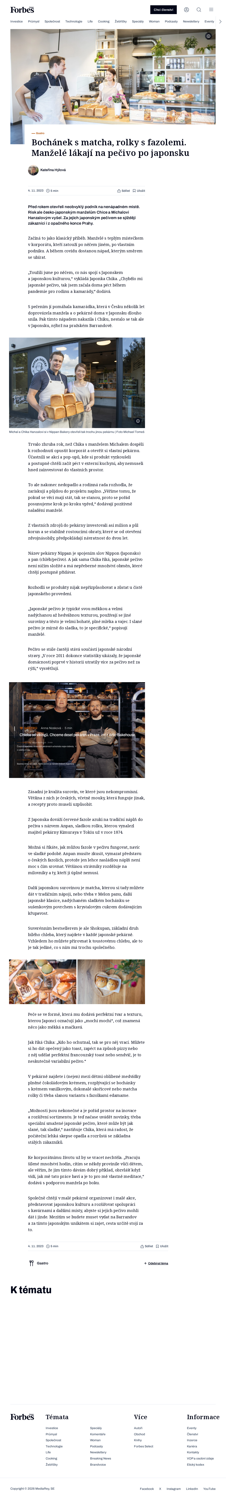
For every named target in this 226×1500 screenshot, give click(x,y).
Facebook (147, 1489)
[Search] (198, 9)
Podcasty (171, 21)
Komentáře (97, 1434)
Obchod (139, 1434)
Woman (154, 21)
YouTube (209, 1489)
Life (90, 21)
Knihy (138, 1440)
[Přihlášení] (186, 9)
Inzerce (192, 1440)
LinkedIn (192, 1489)
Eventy (209, 21)
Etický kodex (195, 1464)
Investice (16, 21)
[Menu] (211, 9)
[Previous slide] (6, 21)
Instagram (174, 1489)
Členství (192, 1434)
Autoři (138, 1428)
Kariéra (192, 1446)
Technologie (73, 21)
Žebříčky (121, 21)
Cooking (103, 21)
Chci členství (163, 9)
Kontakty (193, 1452)
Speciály (138, 21)
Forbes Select (143, 1446)
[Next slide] (220, 21)
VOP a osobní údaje (200, 1458)
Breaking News (100, 1458)
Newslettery (191, 21)
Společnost (52, 21)
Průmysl (33, 21)
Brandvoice (98, 1464)
